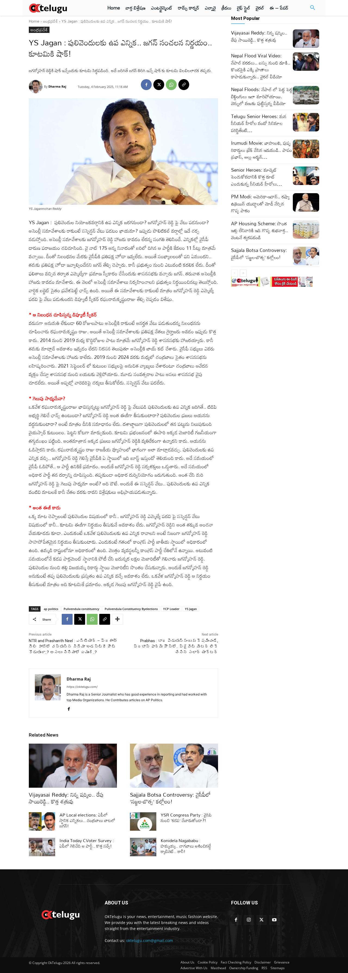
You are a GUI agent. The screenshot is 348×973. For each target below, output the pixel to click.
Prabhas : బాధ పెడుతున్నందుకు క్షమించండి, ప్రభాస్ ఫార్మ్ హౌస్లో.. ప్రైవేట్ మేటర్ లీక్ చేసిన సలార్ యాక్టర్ (175, 646)
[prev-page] (234, 273)
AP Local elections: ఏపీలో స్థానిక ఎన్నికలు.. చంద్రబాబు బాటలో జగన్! (87, 820)
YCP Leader (171, 609)
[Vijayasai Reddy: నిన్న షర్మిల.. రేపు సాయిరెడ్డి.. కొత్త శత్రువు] (73, 766)
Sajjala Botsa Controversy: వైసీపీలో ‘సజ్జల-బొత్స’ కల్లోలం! (170, 798)
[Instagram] (249, 920)
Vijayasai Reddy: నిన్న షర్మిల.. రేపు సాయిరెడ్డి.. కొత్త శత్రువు (66, 798)
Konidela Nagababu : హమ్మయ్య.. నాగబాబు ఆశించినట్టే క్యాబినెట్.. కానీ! (186, 846)
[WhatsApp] (171, 84)
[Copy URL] (183, 84)
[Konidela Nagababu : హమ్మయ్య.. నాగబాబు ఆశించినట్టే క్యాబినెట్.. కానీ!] (143, 847)
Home (34, 21)
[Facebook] (146, 84)
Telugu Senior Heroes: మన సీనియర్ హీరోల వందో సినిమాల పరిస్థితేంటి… (258, 123)
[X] (158, 84)
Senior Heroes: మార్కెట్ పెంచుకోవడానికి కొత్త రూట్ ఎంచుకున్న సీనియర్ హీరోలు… (256, 176)
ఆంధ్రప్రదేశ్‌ (50, 21)
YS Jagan (191, 609)
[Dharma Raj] (36, 86)
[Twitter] (262, 920)
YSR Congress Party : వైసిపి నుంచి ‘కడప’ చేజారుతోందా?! (186, 818)
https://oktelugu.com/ (82, 687)
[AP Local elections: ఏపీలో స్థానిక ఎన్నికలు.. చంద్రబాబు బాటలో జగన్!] (42, 821)
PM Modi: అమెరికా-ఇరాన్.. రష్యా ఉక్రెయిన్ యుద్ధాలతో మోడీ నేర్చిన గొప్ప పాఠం (260, 203)
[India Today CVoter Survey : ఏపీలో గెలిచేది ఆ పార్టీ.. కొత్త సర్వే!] (42, 847)
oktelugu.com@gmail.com (149, 940)
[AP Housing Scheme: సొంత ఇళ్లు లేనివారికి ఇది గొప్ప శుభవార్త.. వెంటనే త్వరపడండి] (306, 229)
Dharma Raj (57, 86)
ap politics (51, 609)
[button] (312, 7)
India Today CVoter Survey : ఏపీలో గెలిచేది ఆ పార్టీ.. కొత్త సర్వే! (87, 843)
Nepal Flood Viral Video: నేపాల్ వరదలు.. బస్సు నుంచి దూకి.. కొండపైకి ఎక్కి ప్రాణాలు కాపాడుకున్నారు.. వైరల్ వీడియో (260, 66)
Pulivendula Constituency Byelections (131, 609)
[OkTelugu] (60, 7)
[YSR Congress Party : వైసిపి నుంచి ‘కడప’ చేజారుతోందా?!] (143, 821)
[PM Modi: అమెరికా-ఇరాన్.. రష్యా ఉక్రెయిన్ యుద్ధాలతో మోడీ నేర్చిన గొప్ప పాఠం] (306, 202)
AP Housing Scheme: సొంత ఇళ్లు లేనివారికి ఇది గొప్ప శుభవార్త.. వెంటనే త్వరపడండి (259, 230)
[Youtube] (274, 920)
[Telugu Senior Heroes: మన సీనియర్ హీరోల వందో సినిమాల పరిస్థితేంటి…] (306, 122)
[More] (117, 619)
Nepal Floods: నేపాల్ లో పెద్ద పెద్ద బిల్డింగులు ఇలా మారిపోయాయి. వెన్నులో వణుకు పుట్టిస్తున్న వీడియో (262, 96)
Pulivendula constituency (81, 609)
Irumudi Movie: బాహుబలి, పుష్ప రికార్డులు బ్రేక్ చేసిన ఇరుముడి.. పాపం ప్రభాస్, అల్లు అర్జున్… (261, 149)
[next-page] (243, 273)
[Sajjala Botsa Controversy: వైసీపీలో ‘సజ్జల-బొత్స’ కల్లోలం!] (174, 766)
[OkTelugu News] (60, 914)
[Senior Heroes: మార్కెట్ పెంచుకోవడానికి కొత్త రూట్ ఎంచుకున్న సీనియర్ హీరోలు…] (306, 176)
